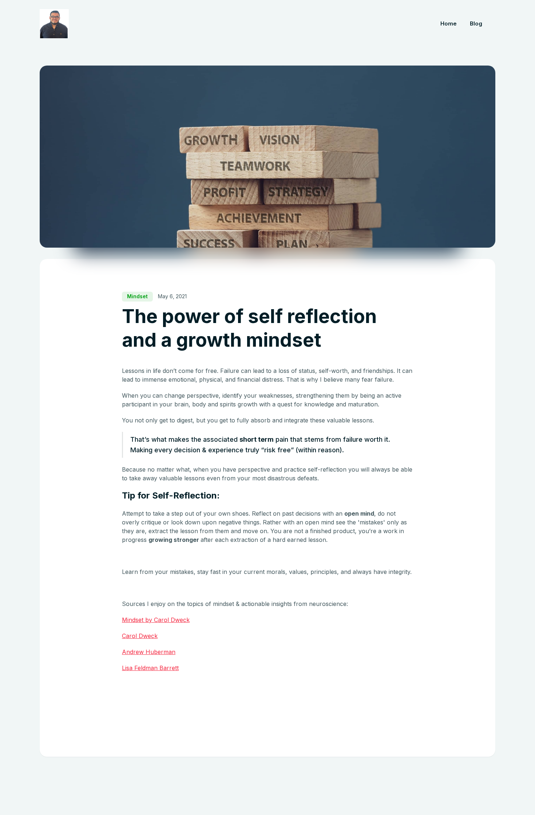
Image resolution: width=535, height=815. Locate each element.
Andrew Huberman (148, 651)
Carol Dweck (140, 635)
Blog (476, 23)
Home (448, 23)
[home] (54, 23)
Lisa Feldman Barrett (150, 668)
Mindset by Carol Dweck (156, 619)
